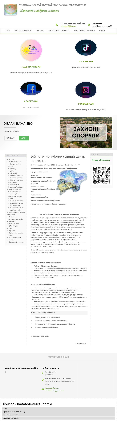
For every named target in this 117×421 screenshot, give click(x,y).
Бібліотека (45, 336)
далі (23, 138)
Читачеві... (38, 161)
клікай (10, 138)
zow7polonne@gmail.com (54, 391)
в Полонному (104, 160)
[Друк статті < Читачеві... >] (75, 165)
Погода (95, 160)
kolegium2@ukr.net (68, 26)
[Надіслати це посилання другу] (79, 165)
